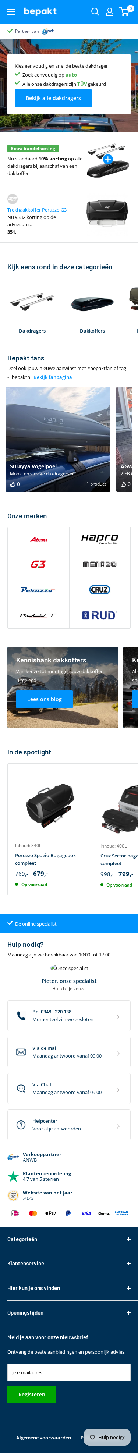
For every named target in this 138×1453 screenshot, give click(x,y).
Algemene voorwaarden (43, 1437)
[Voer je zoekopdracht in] (95, 12)
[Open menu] (11, 12)
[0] (124, 11)
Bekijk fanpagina (52, 377)
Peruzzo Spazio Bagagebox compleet (45, 859)
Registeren (31, 1394)
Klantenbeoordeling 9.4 (39, 31)
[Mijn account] (109, 12)
